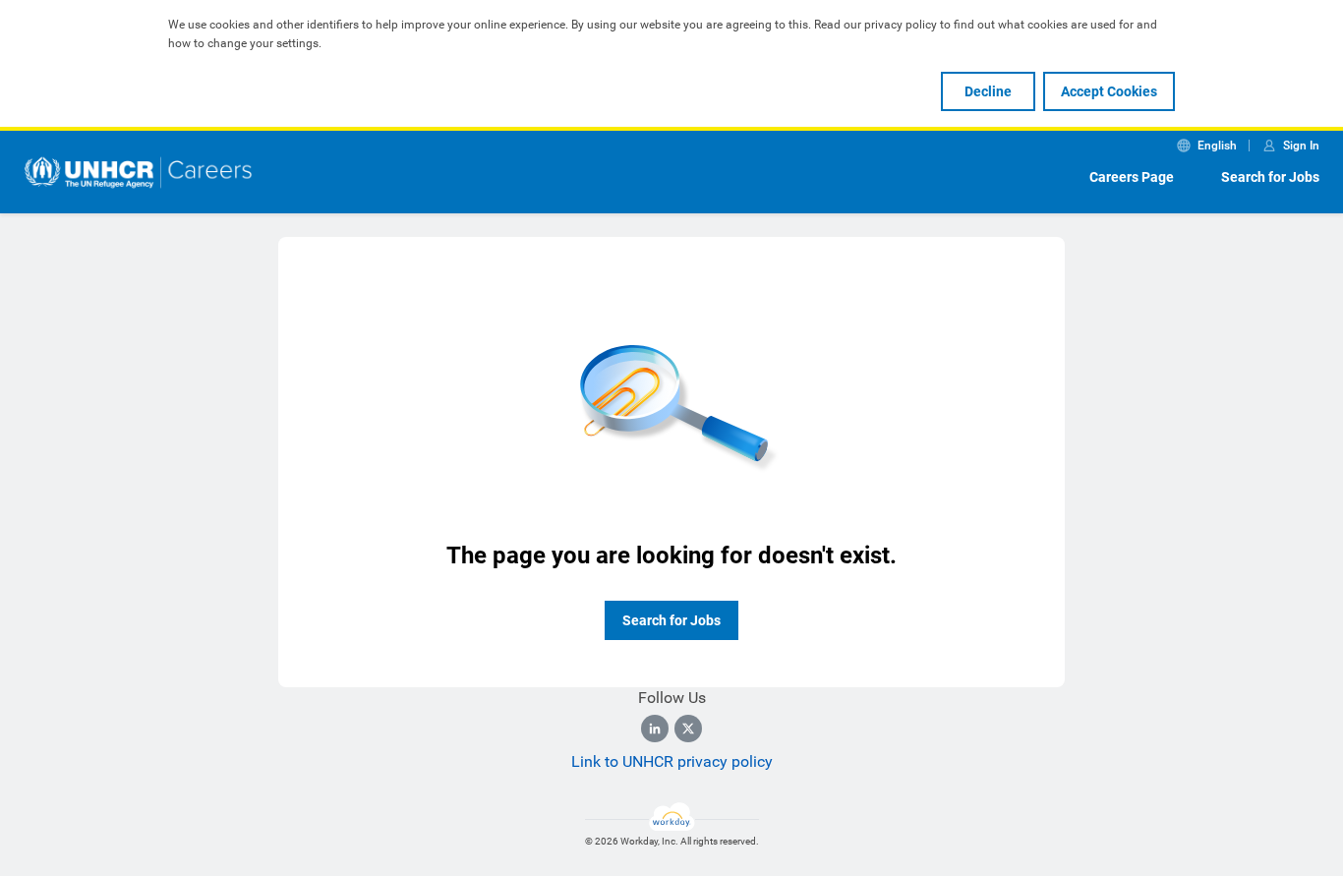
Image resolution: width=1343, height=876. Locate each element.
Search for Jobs (1270, 177)
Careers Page (1131, 177)
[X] (688, 728)
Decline (988, 91)
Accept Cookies (1109, 91)
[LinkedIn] (655, 728)
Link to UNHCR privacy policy (672, 761)
